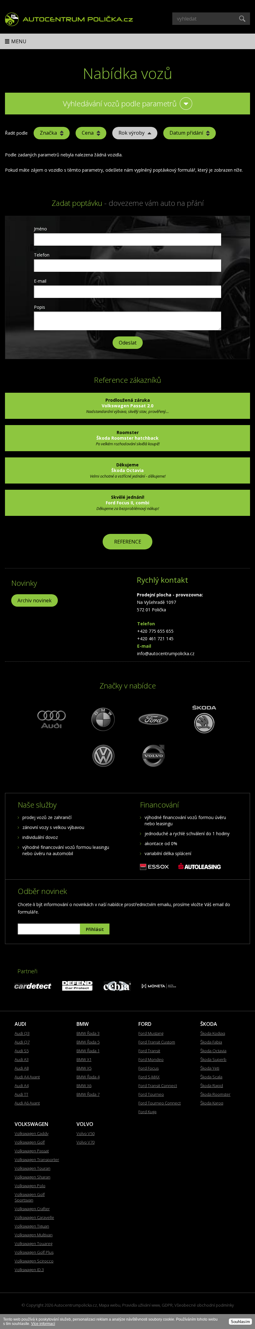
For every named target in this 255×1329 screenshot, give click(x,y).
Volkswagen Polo (30, 1185)
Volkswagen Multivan (34, 1235)
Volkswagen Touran (32, 1168)
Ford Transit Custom (156, 1042)
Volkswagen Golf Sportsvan (30, 1197)
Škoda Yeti (209, 1068)
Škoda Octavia (213, 1050)
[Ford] (152, 719)
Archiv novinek (34, 600)
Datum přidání (186, 132)
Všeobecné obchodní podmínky (204, 1305)
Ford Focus (148, 1068)
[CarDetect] (32, 987)
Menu (18, 41)
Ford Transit (149, 1050)
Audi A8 (22, 1068)
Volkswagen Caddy (32, 1133)
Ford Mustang (150, 1033)
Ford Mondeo (151, 1059)
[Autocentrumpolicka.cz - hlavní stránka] (69, 18)
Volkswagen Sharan (32, 1177)
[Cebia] (117, 989)
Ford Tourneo (151, 1094)
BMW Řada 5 (88, 1042)
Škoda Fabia (211, 1042)
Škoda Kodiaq (212, 1033)
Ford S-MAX (149, 1077)
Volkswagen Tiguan (32, 1226)
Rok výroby (131, 132)
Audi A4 (22, 1085)
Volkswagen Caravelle (34, 1217)
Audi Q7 (22, 1042)
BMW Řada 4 (88, 1077)
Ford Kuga (147, 1111)
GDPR (167, 1305)
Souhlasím (240, 1321)
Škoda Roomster (215, 1094)
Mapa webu (109, 1305)
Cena (88, 132)
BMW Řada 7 (88, 1094)
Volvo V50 (85, 1133)
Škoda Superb (213, 1059)
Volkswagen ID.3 (29, 1269)
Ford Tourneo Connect (159, 1103)
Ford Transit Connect (157, 1085)
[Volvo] (152, 755)
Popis (39, 307)
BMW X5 (83, 1068)
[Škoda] (203, 719)
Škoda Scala (211, 1077)
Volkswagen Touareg (33, 1243)
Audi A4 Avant (27, 1077)
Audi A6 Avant (27, 1103)
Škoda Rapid (211, 1085)
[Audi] (51, 719)
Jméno (40, 229)
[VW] (102, 755)
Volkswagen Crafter (32, 1208)
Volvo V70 (85, 1142)
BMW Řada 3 (88, 1033)
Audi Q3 (22, 1033)
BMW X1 (83, 1059)
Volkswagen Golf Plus (34, 1252)
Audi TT (21, 1094)
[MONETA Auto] (159, 987)
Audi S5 (22, 1050)
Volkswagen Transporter (37, 1159)
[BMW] (102, 719)
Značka (48, 132)
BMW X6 (83, 1085)
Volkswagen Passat (32, 1151)
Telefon (41, 255)
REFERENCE (127, 541)
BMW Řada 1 (88, 1050)
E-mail (40, 281)
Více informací (43, 1324)
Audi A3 (22, 1059)
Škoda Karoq (211, 1103)
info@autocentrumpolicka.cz (165, 653)
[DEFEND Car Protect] (77, 989)
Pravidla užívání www (141, 1305)
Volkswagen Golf (30, 1142)
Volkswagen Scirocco (34, 1261)
